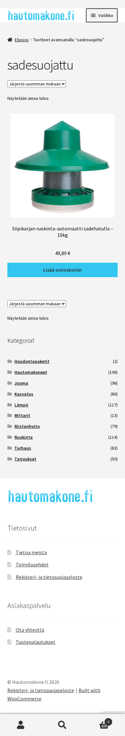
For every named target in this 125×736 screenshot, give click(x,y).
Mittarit (22, 415)
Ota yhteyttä (30, 630)
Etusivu (22, 40)
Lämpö (21, 405)
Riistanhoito (27, 426)
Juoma (21, 383)
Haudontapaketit (31, 361)
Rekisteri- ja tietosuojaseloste (49, 577)
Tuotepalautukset (35, 642)
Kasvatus (23, 394)
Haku (62, 725)
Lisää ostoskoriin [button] (62, 270)
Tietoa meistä (31, 552)
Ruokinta (23, 437)
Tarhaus (22, 448)
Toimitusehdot (32, 564)
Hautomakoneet (30, 372)
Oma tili (21, 725)
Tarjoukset (25, 459)
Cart (96, 719)
